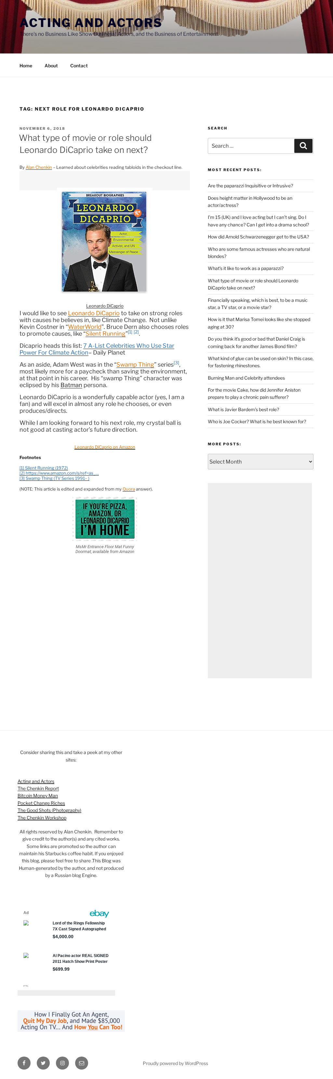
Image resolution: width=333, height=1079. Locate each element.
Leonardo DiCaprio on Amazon (104, 447)
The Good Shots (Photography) (49, 810)
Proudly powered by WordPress (175, 1063)
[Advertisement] (260, 580)
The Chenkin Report (38, 788)
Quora (129, 489)
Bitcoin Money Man (38, 795)
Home (26, 65)
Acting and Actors (91, 23)
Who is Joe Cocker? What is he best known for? (257, 421)
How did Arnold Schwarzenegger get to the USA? (258, 236)
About (51, 65)
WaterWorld (84, 326)
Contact (79, 65)
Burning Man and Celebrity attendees (246, 378)
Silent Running (106, 333)
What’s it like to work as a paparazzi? (246, 268)
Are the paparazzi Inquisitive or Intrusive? (250, 185)
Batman (71, 385)
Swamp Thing (135, 364)
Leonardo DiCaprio (105, 305)
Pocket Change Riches (41, 803)
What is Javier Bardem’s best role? (243, 409)
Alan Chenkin (39, 167)
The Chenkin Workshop (42, 817)
